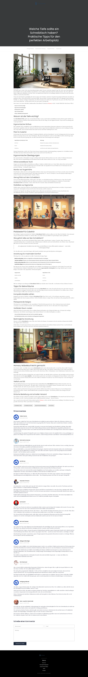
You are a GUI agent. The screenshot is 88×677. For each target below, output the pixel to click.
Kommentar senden (20, 643)
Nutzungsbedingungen (44, 664)
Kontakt (44, 670)
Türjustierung (58, 48)
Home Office (51, 405)
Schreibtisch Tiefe (18, 405)
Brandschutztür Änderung (40, 48)
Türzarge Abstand (30, 48)
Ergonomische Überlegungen (20, 107)
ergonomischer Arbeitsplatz (40, 405)
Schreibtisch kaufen (28, 405)
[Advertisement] (44, 17)
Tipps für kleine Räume (19, 111)
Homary (50, 103)
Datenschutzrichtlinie (44, 666)
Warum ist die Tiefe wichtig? (20, 105)
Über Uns (44, 662)
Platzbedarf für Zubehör (19, 109)
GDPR (44, 668)
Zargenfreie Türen (50, 48)
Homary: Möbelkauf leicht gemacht (21, 113)
